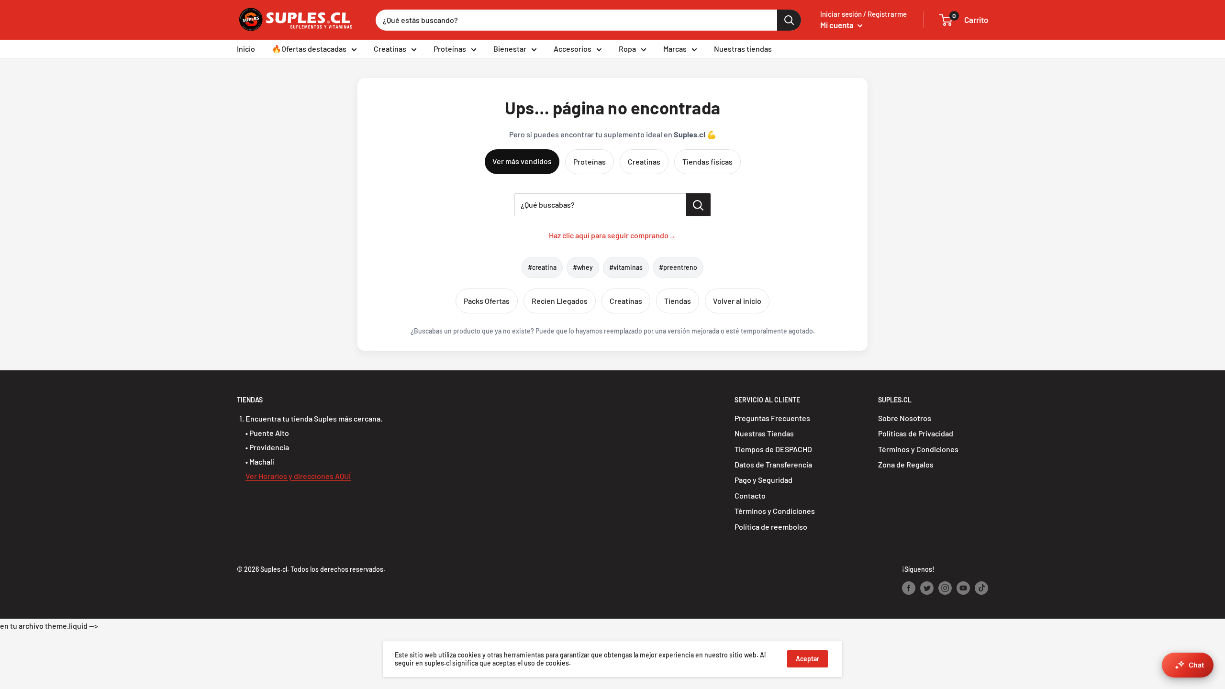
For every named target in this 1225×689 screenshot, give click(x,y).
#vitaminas (626, 267)
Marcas (675, 48)
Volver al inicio (737, 300)
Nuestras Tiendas (764, 433)
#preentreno (678, 267)
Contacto (750, 495)
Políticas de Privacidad (915, 433)
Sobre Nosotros (904, 417)
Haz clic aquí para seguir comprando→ (612, 235)
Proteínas (450, 48)
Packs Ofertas (487, 300)
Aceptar (807, 659)
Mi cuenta (837, 25)
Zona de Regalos (906, 464)
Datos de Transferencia (773, 464)
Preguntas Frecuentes (772, 417)
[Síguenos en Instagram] (945, 587)
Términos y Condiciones (775, 510)
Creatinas (390, 48)
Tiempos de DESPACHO (773, 449)
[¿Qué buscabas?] (698, 204)
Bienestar (509, 48)
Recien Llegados (560, 300)
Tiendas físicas (707, 161)
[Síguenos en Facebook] (908, 587)
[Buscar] (789, 20)
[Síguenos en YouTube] (963, 587)
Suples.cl (273, 569)
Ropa (627, 48)
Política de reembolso (771, 526)
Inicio (246, 48)
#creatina (542, 267)
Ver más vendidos (522, 161)
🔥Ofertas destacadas (309, 48)
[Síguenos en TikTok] (981, 587)
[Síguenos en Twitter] (927, 587)
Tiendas (677, 300)
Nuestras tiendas (743, 48)
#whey (583, 267)
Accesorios (572, 48)
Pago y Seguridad (763, 479)
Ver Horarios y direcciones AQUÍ (298, 475)
